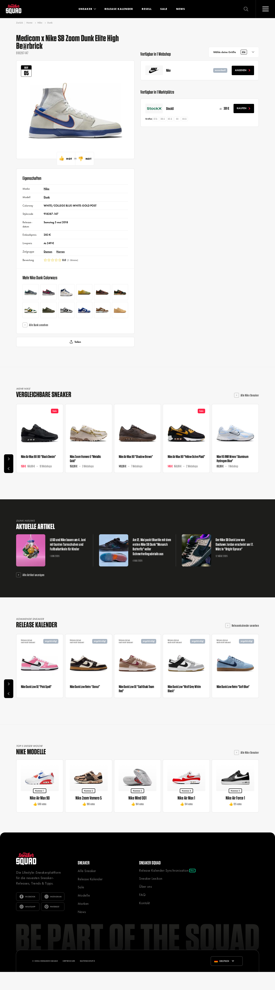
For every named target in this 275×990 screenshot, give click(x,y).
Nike (39, 22)
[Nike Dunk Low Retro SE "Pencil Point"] (31, 292)
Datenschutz (87, 961)
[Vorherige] (8, 468)
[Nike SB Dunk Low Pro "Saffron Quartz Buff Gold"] (84, 292)
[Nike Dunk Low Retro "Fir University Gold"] (31, 310)
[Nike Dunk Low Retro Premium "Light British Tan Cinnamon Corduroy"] (102, 292)
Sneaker (85, 9)
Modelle (84, 895)
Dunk (50, 22)
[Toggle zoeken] (246, 9)
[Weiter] (8, 459)
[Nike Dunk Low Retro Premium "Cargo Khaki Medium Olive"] (48, 310)
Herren (60, 251)
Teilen (77, 342)
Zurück (19, 22)
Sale (163, 9)
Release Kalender (118, 9)
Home (29, 22)
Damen (48, 251)
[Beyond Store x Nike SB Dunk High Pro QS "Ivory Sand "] (66, 292)
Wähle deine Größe (229, 52)
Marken (83, 903)
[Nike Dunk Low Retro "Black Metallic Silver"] (66, 310)
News (180, 9)
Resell (147, 9)
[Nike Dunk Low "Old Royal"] (84, 310)
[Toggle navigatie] (265, 9)
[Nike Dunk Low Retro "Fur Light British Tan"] (120, 292)
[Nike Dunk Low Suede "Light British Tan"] (102, 310)
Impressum (69, 961)
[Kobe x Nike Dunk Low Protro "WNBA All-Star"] (48, 292)
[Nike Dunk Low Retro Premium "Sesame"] (120, 310)
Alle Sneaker (87, 871)
